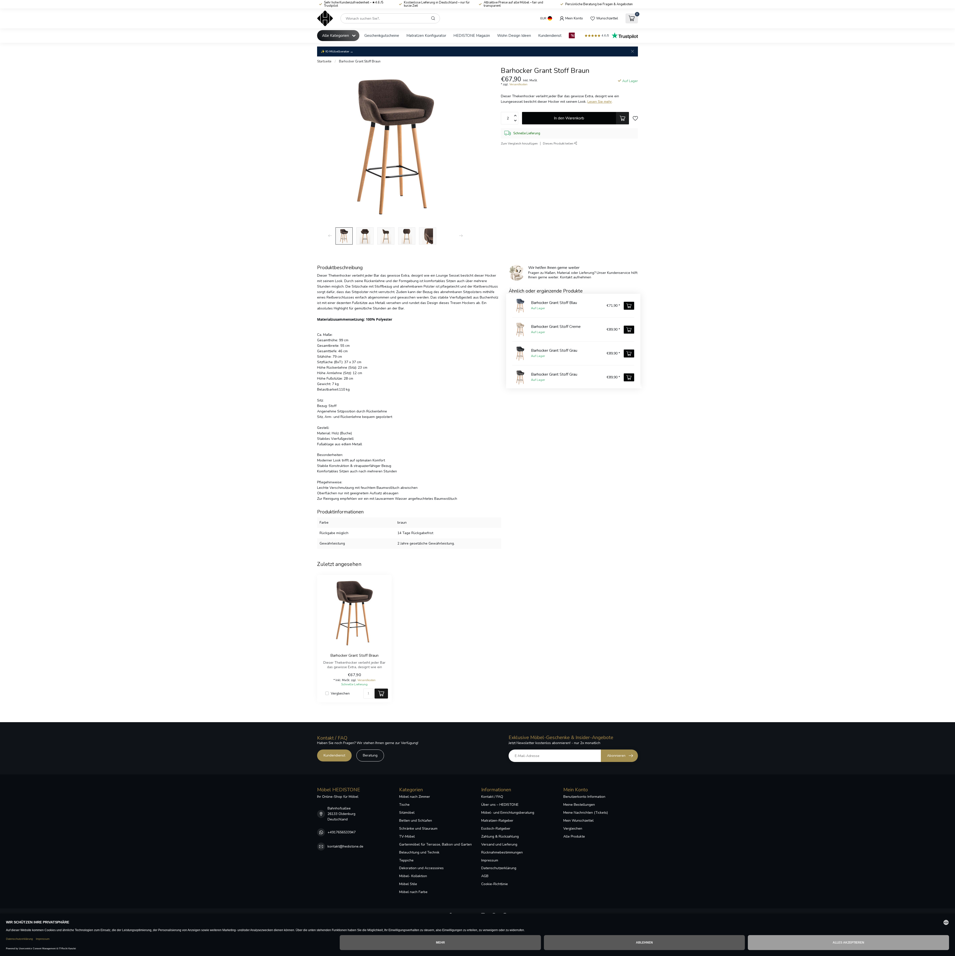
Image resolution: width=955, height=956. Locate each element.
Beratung (370, 755)
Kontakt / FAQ (492, 796)
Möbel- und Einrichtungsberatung (507, 812)
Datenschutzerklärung (498, 868)
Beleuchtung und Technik (419, 852)
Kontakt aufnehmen (575, 277)
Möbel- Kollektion (413, 876)
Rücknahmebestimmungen (502, 852)
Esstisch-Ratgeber (495, 828)
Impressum (489, 860)
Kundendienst (550, 35)
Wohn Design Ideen (514, 35)
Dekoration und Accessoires (421, 868)
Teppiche (406, 860)
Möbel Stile (408, 884)
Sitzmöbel (407, 812)
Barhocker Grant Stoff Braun (360, 61)
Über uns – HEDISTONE (500, 804)
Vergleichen (340, 693)
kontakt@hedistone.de (345, 846)
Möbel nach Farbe (413, 892)
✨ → (337, 51)
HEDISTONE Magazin (471, 35)
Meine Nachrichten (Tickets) (585, 812)
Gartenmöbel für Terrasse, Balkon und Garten (435, 844)
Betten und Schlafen (415, 820)
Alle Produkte (574, 836)
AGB (484, 876)
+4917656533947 (342, 832)
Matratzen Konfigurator (426, 35)
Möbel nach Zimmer (414, 796)
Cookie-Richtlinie (494, 884)
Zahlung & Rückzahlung (500, 836)
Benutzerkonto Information (584, 796)
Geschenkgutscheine (381, 35)
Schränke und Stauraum (418, 828)
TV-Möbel (407, 836)
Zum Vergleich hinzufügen (519, 143)
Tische (404, 804)
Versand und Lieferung (499, 844)
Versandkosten (518, 84)
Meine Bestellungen (579, 804)
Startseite (324, 61)
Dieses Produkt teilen (558, 143)
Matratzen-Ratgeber (497, 820)
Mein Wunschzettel (578, 820)
